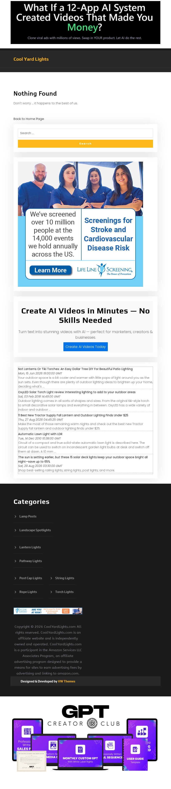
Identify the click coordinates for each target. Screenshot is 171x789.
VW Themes (66, 681)
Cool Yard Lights (31, 59)
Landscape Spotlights (35, 530)
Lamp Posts (27, 516)
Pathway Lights (30, 561)
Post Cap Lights (30, 578)
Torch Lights (64, 592)
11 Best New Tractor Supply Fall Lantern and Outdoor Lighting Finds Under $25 (73, 415)
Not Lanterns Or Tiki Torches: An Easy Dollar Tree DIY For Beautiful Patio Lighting (75, 369)
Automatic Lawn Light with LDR (40, 434)
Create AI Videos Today (85, 346)
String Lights (64, 578)
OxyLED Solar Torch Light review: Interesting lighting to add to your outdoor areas (77, 392)
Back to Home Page (29, 119)
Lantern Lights (30, 547)
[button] (85, 70)
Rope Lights (28, 592)
